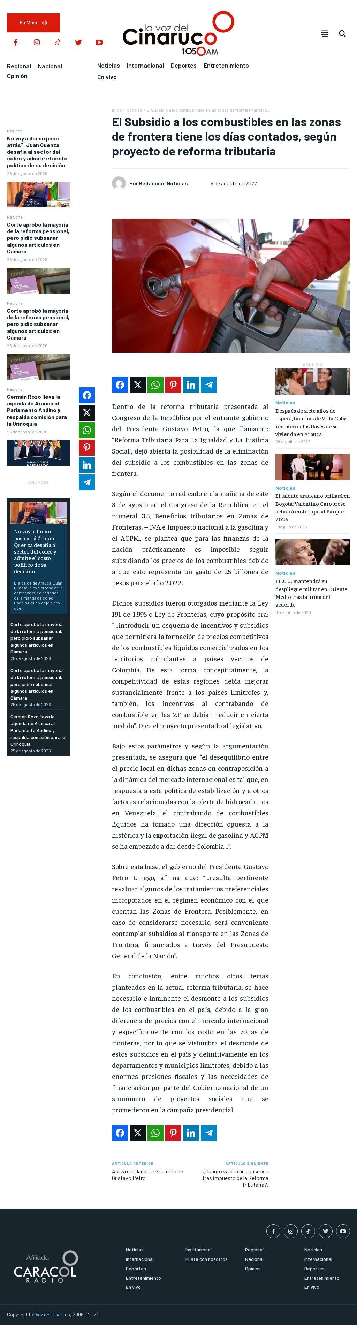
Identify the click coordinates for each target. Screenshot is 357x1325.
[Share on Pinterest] (173, 385)
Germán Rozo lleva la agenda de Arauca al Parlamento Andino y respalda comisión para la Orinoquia (37, 410)
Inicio (117, 109)
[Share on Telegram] (209, 385)
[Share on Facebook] (120, 385)
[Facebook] (15, 43)
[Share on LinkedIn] (191, 385)
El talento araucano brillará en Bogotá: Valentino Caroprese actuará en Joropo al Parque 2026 (312, 507)
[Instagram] (36, 43)
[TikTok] (57, 43)
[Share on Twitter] (138, 385)
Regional (15, 130)
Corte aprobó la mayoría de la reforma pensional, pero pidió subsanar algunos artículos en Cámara (38, 237)
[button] (342, 33)
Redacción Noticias (163, 183)
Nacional (15, 216)
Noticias (134, 109)
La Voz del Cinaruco (49, 1314)
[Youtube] (99, 43)
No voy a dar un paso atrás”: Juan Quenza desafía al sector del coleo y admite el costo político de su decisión (37, 151)
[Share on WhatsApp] (155, 385)
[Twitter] (78, 43)
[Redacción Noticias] (120, 183)
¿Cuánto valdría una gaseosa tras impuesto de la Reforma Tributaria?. (235, 1178)
